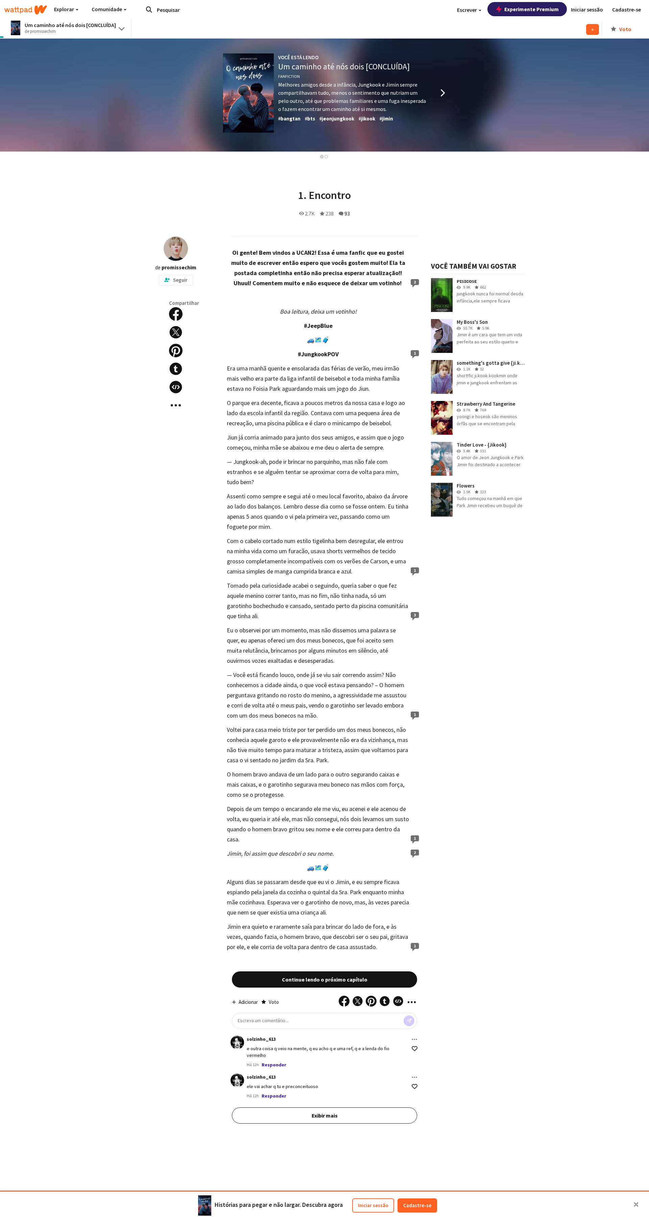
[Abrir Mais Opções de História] (176, 405)
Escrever (467, 9)
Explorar (64, 9)
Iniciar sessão (373, 1205)
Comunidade (107, 9)
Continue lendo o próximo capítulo (324, 979)
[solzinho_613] (237, 1042)
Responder (274, 1065)
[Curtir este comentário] (414, 1049)
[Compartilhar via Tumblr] (176, 369)
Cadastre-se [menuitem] (626, 9)
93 (347, 213)
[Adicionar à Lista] (592, 29)
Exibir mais (325, 1115)
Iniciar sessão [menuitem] (587, 9)
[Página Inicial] (25, 10)
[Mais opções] (414, 1039)
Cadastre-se (417, 1205)
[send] (409, 1020)
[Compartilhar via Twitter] (176, 332)
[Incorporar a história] (176, 387)
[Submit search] (149, 9)
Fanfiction (289, 76)
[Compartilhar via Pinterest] (176, 350)
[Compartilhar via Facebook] (176, 314)
